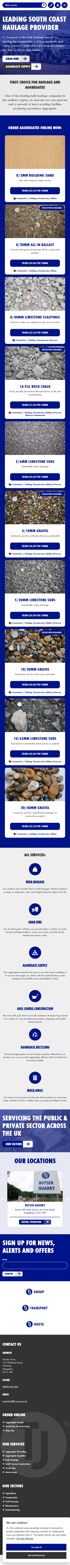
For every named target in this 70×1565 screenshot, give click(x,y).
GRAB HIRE (35, 922)
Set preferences (36, 1555)
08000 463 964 (10, 1386)
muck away (35, 1090)
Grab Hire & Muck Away (18, 1426)
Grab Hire (11, 1468)
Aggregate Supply (15, 1422)
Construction (11, 1497)
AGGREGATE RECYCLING (35, 1047)
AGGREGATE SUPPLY (35, 965)
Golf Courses (12, 1501)
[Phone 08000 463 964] (51, 5)
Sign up (9, 1273)
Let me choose (24, 1538)
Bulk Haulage (12, 1460)
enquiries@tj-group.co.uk (14, 1401)
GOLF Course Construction (35, 1008)
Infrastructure (12, 1505)
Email (4, 1259)
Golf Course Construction (18, 1464)
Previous (2, 1199)
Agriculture (11, 1493)
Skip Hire (10, 1430)
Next (67, 1199)
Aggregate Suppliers (16, 1455)
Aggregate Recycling (16, 1451)
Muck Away (11, 1472)
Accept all (36, 1547)
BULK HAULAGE (35, 881)
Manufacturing (13, 1509)
